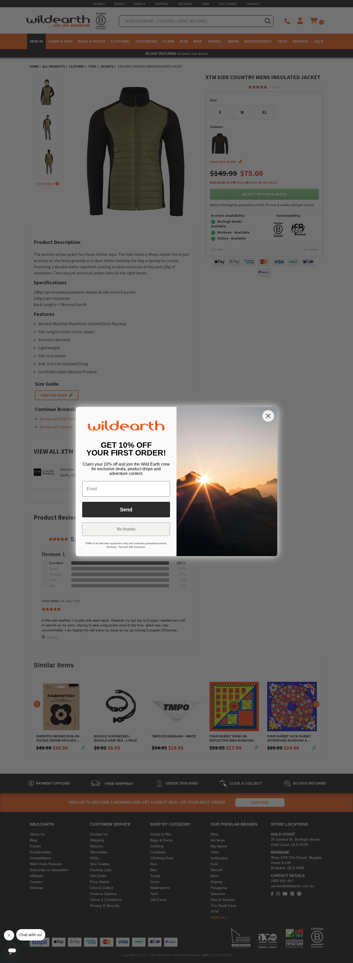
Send (126, 509)
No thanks (126, 529)
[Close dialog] (268, 416)
